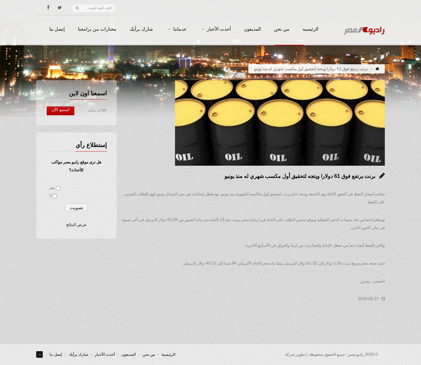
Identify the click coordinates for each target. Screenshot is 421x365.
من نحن (281, 29)
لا (50, 195)
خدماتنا (179, 29)
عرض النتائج (76, 224)
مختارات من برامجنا (97, 29)
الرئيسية (310, 29)
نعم (52, 187)
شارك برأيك (141, 29)
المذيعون (252, 29)
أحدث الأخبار (219, 29)
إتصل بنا (57, 29)
